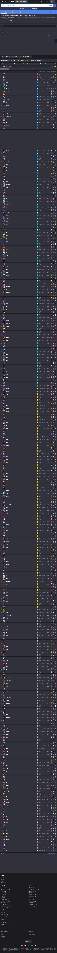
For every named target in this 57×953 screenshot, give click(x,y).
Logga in (52, 1)
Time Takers (3, 914)
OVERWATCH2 (4, 899)
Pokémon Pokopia (5, 901)
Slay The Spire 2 (4, 906)
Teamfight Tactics (5, 889)
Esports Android (32, 904)
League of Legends (21, 1)
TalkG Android (32, 901)
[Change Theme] (44, 1)
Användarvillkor (4, 933)
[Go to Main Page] (4, 1)
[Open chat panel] (56, 41)
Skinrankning (25, 12)
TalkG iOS (31, 902)
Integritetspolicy (4, 931)
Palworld (3, 891)
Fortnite (2, 909)
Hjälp (2, 934)
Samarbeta (31, 931)
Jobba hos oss (32, 934)
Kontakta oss (4, 937)
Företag (2, 879)
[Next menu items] (50, 12)
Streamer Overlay (5, 926)
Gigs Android (31, 897)
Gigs (2, 924)
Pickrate (48, 71)
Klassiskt (17, 12)
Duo (2, 919)
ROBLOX (3, 897)
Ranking (31, 12)
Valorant (3, 894)
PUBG (2, 896)
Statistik (45, 12)
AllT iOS (30, 892)
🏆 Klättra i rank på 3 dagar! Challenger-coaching (27, 8)
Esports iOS (31, 906)
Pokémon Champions (5, 892)
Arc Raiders (3, 904)
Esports (2, 922)
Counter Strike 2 (4, 907)
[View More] (37, 1)
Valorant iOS (31, 896)
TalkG (2, 921)
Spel (2, 917)
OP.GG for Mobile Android (34, 887)
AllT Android (31, 891)
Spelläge (10, 12)
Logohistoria (3, 882)
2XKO (2, 912)
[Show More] (41, 1)
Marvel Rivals (4, 902)
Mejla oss (3, 936)
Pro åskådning (38, 12)
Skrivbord (3, 916)
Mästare (3, 12)
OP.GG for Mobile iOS (33, 889)
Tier (37, 71)
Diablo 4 (2, 911)
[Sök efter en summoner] (50, 5)
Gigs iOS (30, 899)
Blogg (2, 881)
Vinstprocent (44, 71)
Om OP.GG (3, 877)
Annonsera (31, 933)
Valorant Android (32, 894)
